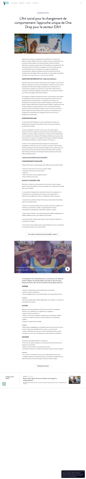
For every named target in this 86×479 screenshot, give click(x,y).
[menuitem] (5, 3)
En (81, 3)
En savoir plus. (74, 476)
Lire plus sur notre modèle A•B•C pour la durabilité (34, 157)
